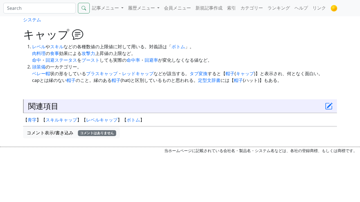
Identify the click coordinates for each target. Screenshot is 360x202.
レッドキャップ (138, 73)
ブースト (91, 60)
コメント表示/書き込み (70, 133)
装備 (41, 67)
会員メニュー (177, 8)
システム (32, 20)
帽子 (230, 73)
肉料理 (39, 53)
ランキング (278, 8)
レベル (39, 46)
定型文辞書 (209, 80)
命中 (36, 60)
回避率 (151, 60)
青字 (32, 120)
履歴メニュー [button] (142, 8)
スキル (57, 46)
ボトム (178, 46)
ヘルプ (301, 8)
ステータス (66, 60)
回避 (50, 60)
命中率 (133, 60)
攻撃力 (88, 53)
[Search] (84, 8)
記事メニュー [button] (106, 8)
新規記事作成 (208, 8)
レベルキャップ (102, 120)
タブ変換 (199, 73)
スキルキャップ (61, 120)
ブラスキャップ (102, 73)
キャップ (245, 73)
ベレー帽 (41, 73)
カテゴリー (251, 8)
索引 (231, 8)
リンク (319, 8)
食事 (54, 53)
